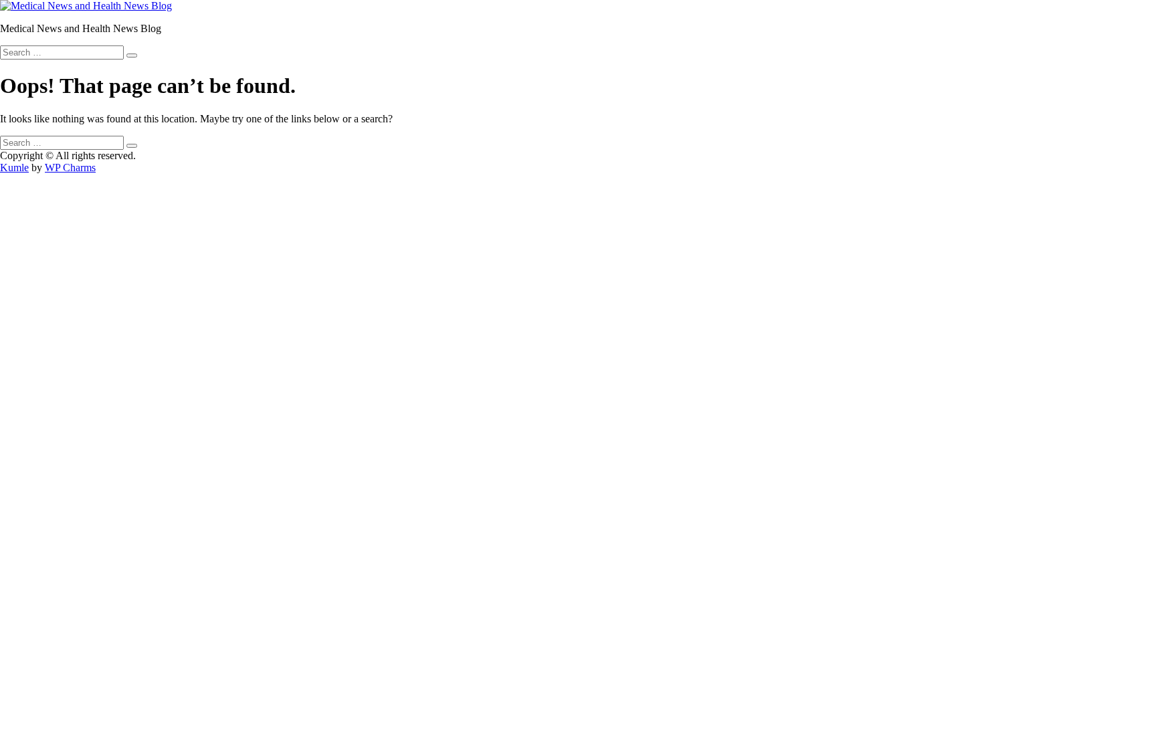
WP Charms (70, 167)
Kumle (14, 167)
